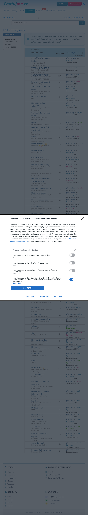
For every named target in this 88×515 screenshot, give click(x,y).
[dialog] (44, 258)
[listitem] (44, 250)
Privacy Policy (57, 296)
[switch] (72, 255)
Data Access (44, 296)
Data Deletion (31, 296)
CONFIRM (27, 288)
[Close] (83, 219)
